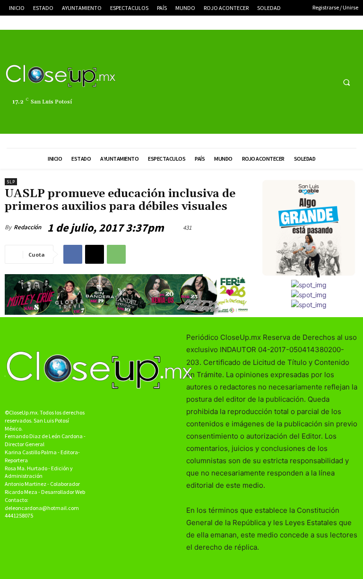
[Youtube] (326, 82)
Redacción (27, 227)
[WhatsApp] (116, 254)
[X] (308, 82)
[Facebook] (291, 82)
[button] (346, 82)
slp (11, 182)
